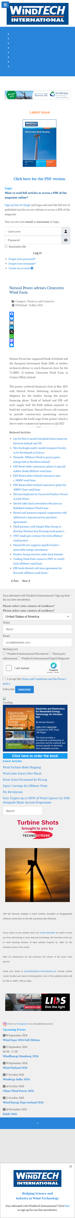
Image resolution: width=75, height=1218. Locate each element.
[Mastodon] (38, 340)
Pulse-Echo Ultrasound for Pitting (25, 779)
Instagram (22, 1024)
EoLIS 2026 (10, 1114)
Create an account (20, 268)
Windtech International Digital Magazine (45, 658)
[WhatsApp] (38, 336)
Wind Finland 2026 (15, 1067)
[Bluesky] (38, 318)
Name (6, 622)
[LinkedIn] (38, 327)
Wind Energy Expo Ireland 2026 (23, 1102)
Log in (37, 253)
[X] (38, 331)
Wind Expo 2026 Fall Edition (21, 1040)
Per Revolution (13, 792)
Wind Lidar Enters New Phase (22, 773)
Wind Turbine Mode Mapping (22, 767)
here (67, 1206)
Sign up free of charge (17, 205)
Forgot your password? (22, 259)
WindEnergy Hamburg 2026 (20, 1056)
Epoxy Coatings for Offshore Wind (25, 786)
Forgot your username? (22, 263)
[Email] (38, 323)
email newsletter (47, 933)
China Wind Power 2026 (18, 1091)
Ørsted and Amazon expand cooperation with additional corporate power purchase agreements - (40, 517)
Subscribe (9, 689)
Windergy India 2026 (16, 1079)
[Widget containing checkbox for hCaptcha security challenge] (32, 668)
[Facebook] (38, 314)
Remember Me (17, 246)
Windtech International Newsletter (27, 653)
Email (6, 636)
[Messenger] (38, 345)
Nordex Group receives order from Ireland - (38, 554)
